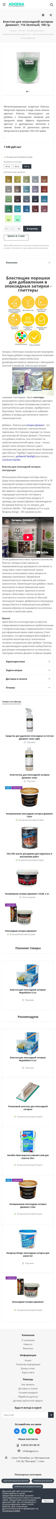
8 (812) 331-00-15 (30, 1445)
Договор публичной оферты (28, 1400)
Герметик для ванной (42, 1481)
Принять (47, 1501)
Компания (28, 1335)
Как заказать (28, 1384)
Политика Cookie (11, 1510)
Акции (28, 1360)
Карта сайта (28, 1372)
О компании (28, 1340)
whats (31, 1431)
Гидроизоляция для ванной (15, 1481)
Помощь (28, 1379)
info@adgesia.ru (30, 1451)
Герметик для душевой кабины (27, 1486)
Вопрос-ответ (28, 1368)
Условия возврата (28, 1392)
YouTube (38, 1431)
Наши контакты (28, 1439)
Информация (28, 1355)
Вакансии (28, 1348)
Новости (28, 1344)
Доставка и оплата (28, 1388)
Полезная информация (28, 1364)
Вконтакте (17, 1431)
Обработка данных (28, 1396)
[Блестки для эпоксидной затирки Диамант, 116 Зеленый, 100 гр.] (28, 68)
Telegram (24, 1431)
